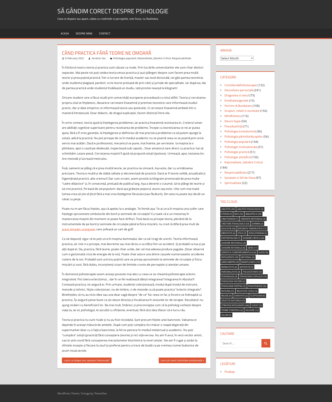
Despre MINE (84, 33)
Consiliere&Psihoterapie (240, 85)
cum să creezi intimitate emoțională (181, 361)
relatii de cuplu (247, 291)
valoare (252, 310)
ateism (226, 214)
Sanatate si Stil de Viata (239, 178)
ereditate (228, 233)
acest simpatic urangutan (78, 229)
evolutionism (258, 233)
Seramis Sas (99, 58)
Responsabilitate (181, 58)
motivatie (246, 266)
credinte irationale (253, 218)
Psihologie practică (236, 152)
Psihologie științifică (237, 157)
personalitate (230, 271)
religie (226, 295)
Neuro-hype (232, 121)
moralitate (229, 266)
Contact (104, 33)
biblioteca (253, 214)
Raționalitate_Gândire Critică (154, 58)
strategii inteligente (235, 305)
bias (238, 214)
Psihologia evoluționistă (240, 131)
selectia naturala (233, 300)
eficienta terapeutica (252, 228)
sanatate (241, 295)
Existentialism (230, 238)
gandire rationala (233, 247)
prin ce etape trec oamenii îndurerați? (87, 361)
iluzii (263, 252)
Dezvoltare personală (238, 90)
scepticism (257, 295)
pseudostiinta (252, 271)
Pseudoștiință (233, 126)
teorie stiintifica (232, 310)
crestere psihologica (235, 223)
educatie (228, 228)
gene (252, 247)
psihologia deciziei (233, 281)
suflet (256, 305)
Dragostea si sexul (236, 95)
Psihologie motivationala (240, 147)
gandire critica (253, 238)
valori (226, 315)
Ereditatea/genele (236, 100)
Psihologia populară (124, 58)
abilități (228, 209)
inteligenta (230, 257)
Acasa (65, 33)
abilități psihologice (250, 209)
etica (242, 233)
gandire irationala (233, 242)
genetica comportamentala (238, 252)
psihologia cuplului (253, 276)
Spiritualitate (232, 183)
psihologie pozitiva (233, 286)
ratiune (227, 291)
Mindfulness (232, 116)
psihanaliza (229, 276)
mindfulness (250, 262)
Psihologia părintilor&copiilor (243, 136)
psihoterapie (257, 286)
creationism (229, 218)
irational (248, 257)
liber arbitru (230, 262)
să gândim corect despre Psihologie (112, 11)
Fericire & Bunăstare (238, 106)
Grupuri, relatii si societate (242, 111)
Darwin (257, 223)
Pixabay (229, 372)
